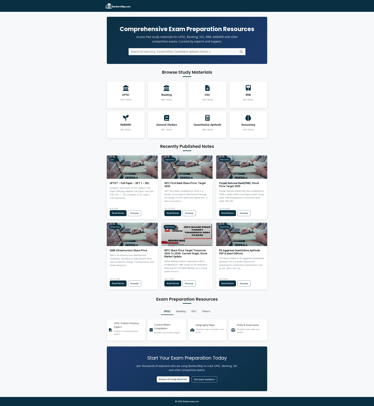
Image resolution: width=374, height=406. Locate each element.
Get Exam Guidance (204, 379)
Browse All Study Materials (173, 379)
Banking (181, 311)
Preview (134, 213)
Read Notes (118, 213)
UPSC (167, 311)
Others (206, 311)
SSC (193, 311)
